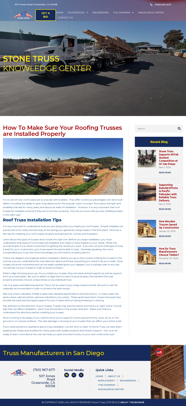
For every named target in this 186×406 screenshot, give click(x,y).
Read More (165, 172)
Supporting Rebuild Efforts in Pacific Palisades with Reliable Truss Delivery (168, 192)
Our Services (76, 12)
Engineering (101, 12)
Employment (106, 380)
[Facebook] (66, 375)
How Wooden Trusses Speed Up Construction (169, 224)
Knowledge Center (151, 12)
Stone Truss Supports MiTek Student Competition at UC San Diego (168, 157)
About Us (114, 376)
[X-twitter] (81, 375)
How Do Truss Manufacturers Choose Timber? (169, 251)
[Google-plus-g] (73, 375)
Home (59, 12)
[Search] (179, 128)
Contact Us (65, 17)
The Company (121, 12)
